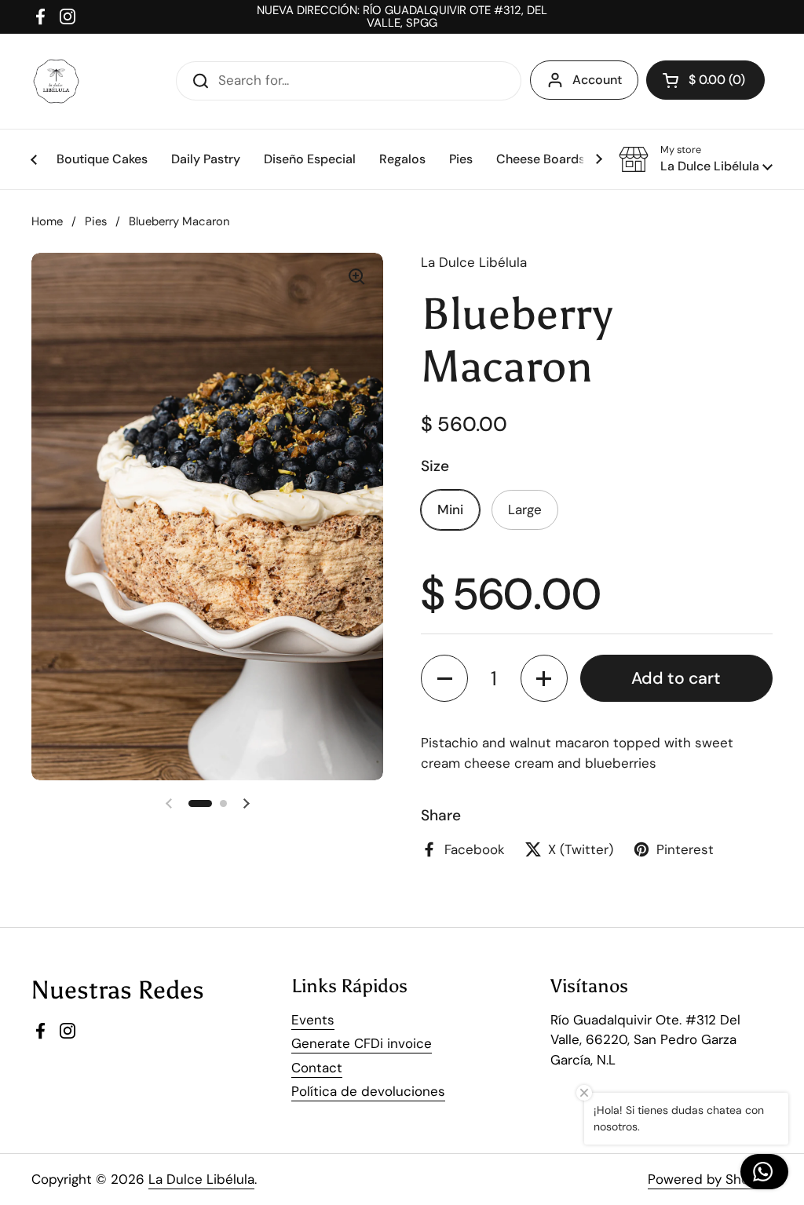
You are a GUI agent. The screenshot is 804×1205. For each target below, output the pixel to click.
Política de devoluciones (368, 1091)
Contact (316, 1067)
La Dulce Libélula (201, 1179)
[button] (696, 159)
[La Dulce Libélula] (56, 81)
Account (597, 79)
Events (312, 1019)
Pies (96, 221)
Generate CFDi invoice (361, 1043)
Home (47, 221)
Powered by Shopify (710, 1179)
